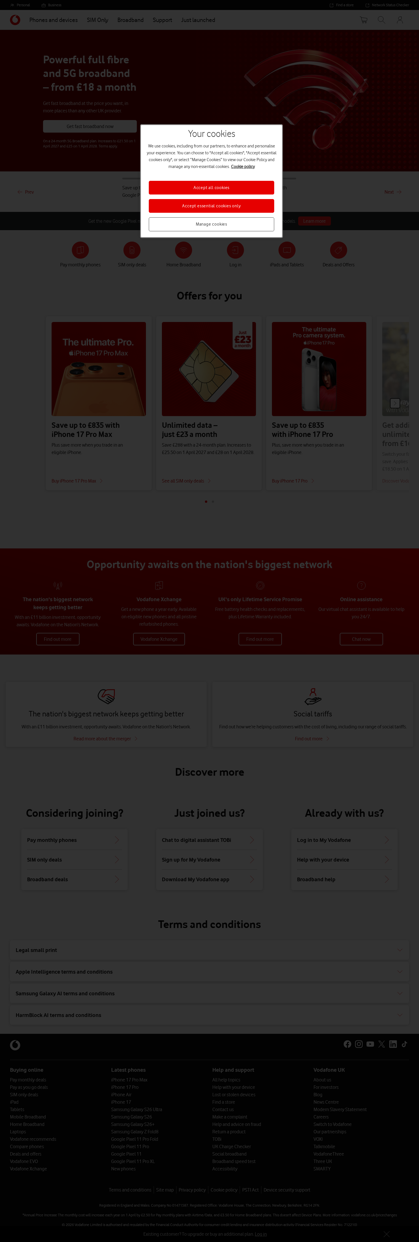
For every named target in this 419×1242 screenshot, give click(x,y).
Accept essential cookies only (211, 205)
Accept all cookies (211, 187)
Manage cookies (211, 224)
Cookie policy (243, 166)
